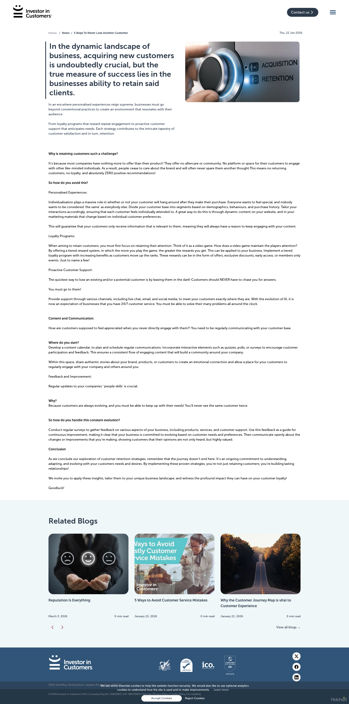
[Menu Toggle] (333, 12)
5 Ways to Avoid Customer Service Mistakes (171, 600)
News (65, 33)
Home (52, 33)
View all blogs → (288, 627)
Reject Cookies (195, 698)
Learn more (221, 689)
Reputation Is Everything (69, 600)
